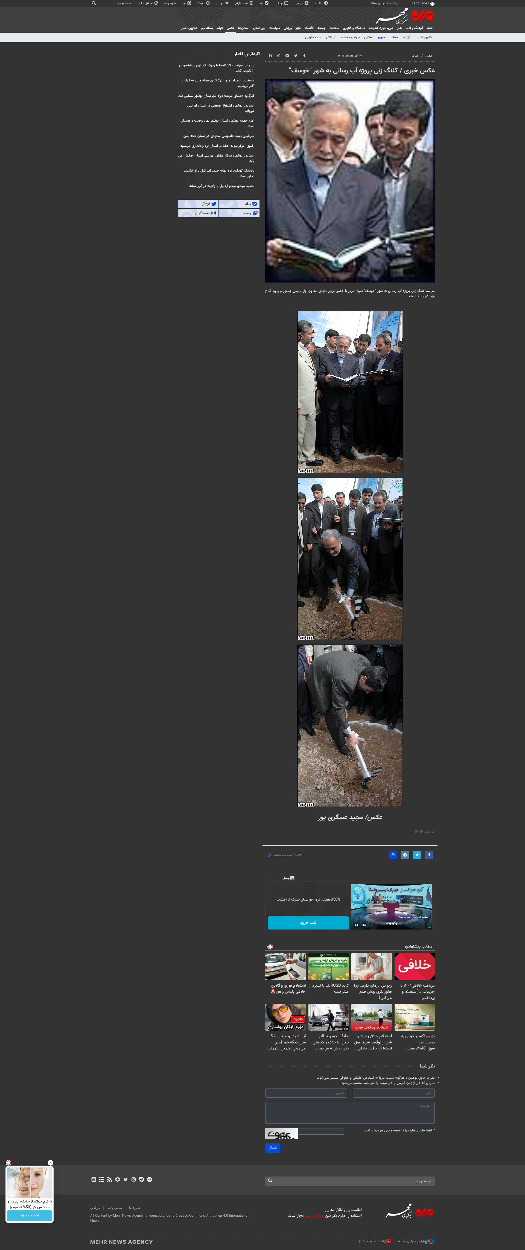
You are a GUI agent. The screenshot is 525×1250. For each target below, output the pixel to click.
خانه (430, 28)
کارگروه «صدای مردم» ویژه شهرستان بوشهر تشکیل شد (216, 96)
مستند (394, 37)
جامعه (321, 28)
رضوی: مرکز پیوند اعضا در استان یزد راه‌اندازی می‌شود (217, 146)
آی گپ (279, 3)
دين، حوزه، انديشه (381, 28)
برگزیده (408, 37)
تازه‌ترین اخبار (247, 54)
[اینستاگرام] (133, 1180)
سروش (299, 3)
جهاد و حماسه (350, 37)
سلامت (334, 28)
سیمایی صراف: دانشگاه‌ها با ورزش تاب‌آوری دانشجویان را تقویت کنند (216, 68)
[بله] (141, 1180)
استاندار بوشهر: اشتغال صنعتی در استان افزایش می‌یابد (220, 108)
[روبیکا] (117, 1180)
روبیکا (201, 3)
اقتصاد (309, 28)
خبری (381, 37)
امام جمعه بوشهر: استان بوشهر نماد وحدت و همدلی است (217, 123)
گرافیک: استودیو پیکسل (372, 1241)
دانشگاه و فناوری (354, 28)
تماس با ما (114, 1208)
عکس (230, 28)
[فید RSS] (109, 1180)
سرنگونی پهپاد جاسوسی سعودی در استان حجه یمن (218, 136)
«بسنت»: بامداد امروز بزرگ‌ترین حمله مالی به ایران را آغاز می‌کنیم (217, 83)
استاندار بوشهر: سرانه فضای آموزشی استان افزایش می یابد (216, 158)
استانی (369, 37)
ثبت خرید (308, 922)
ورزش (288, 28)
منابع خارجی (313, 37)
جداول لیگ (146, 3)
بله (261, 3)
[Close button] (50, 1163)
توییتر (220, 3)
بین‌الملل (259, 28)
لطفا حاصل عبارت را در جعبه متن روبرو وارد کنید (399, 1130)
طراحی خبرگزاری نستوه (411, 1241)
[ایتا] (93, 1180)
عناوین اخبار (425, 37)
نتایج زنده (170, 3)
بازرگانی (95, 1208)
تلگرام (319, 3)
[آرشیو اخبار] (101, 1180)
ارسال (273, 1148)
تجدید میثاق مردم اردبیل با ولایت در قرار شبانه (221, 186)
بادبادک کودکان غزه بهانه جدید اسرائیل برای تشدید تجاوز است (219, 173)
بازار (298, 28)
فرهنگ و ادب (414, 28)
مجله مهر (207, 28)
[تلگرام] (149, 1180)
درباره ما (135, 1208)
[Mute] (364, 925)
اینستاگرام (242, 3)
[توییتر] (125, 1180)
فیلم (220, 28)
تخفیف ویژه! (29, 1216)
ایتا (184, 3)
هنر (399, 28)
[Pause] (356, 925)
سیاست (274, 28)
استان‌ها (243, 28)
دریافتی (331, 37)
